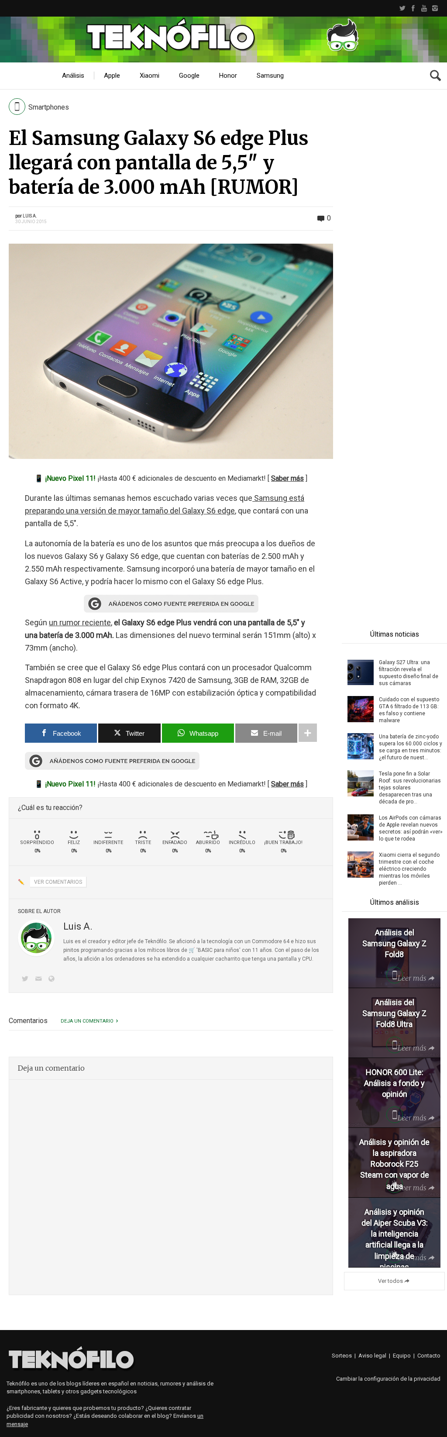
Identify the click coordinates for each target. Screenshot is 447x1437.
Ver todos (390, 1281)
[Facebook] (413, 8)
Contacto (428, 1355)
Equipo (402, 1355)
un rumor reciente (80, 622)
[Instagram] (435, 8)
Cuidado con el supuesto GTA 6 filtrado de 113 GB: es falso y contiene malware (409, 710)
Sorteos (342, 1355)
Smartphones (48, 107)
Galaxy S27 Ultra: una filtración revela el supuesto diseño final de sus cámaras (408, 672)
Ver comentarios (58, 882)
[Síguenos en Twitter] (26, 980)
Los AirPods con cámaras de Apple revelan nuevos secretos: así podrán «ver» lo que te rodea (411, 828)
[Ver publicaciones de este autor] (36, 938)
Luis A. (30, 216)
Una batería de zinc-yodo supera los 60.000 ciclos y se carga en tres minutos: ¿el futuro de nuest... (410, 747)
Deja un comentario (87, 1021)
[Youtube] (424, 8)
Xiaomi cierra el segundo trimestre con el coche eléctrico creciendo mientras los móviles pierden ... (409, 869)
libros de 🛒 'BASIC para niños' (204, 950)
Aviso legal (372, 1355)
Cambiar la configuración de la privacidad (388, 1378)
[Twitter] (402, 8)
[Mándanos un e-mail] (39, 980)
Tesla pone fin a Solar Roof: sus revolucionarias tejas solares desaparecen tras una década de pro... (410, 788)
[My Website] (53, 980)
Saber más (287, 478)
